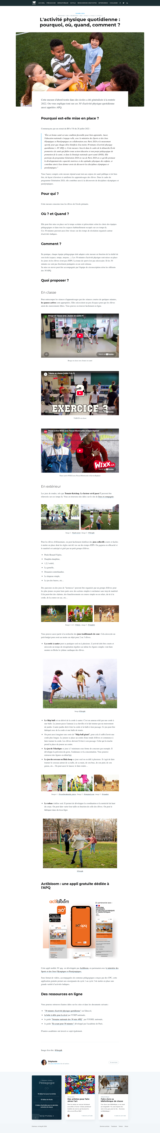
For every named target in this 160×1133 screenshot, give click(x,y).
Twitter (121, 1126)
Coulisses (114, 3)
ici (70, 755)
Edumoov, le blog (37, 1126)
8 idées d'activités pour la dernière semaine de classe (46, 1106)
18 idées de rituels (47, 1099)
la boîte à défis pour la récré (55, 1015)
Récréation (74, 15)
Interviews (103, 3)
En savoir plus (113, 1062)
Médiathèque (62, 3)
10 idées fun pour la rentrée (47, 1094)
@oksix (77, 625)
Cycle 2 (92, 15)
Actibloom (84, 968)
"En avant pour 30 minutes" (63, 1023)
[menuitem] (41, 3)
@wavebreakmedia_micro (67, 794)
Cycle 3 (99, 15)
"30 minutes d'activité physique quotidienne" (62, 1010)
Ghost (126, 1126)
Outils (73, 3)
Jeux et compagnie (106, 496)
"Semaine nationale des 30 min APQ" (66, 1019)
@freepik (91, 533)
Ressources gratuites (87, 3)
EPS (67, 15)
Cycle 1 (86, 15)
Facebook (114, 1126)
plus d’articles (55, 1063)
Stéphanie (52, 1061)
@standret (91, 625)
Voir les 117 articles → (47, 1116)
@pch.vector (76, 533)
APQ (81, 15)
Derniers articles (104, 1126)
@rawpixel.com (89, 794)
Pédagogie (51, 3)
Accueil (41, 3)
